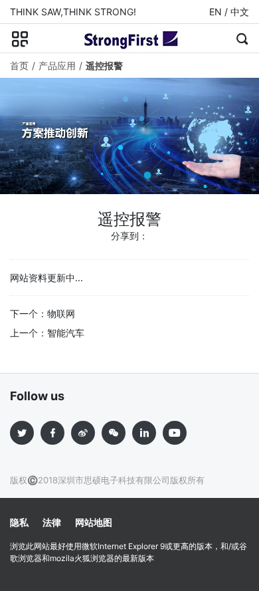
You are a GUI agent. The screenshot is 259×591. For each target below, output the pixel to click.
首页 (19, 65)
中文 (239, 11)
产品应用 (57, 65)
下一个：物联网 (42, 313)
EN (215, 11)
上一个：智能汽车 (47, 332)
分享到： (129, 235)
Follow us (37, 396)
